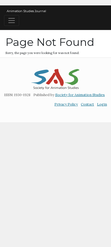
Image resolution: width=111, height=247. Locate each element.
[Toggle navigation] (11, 20)
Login (102, 104)
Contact (87, 104)
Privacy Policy (66, 104)
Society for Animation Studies (80, 95)
